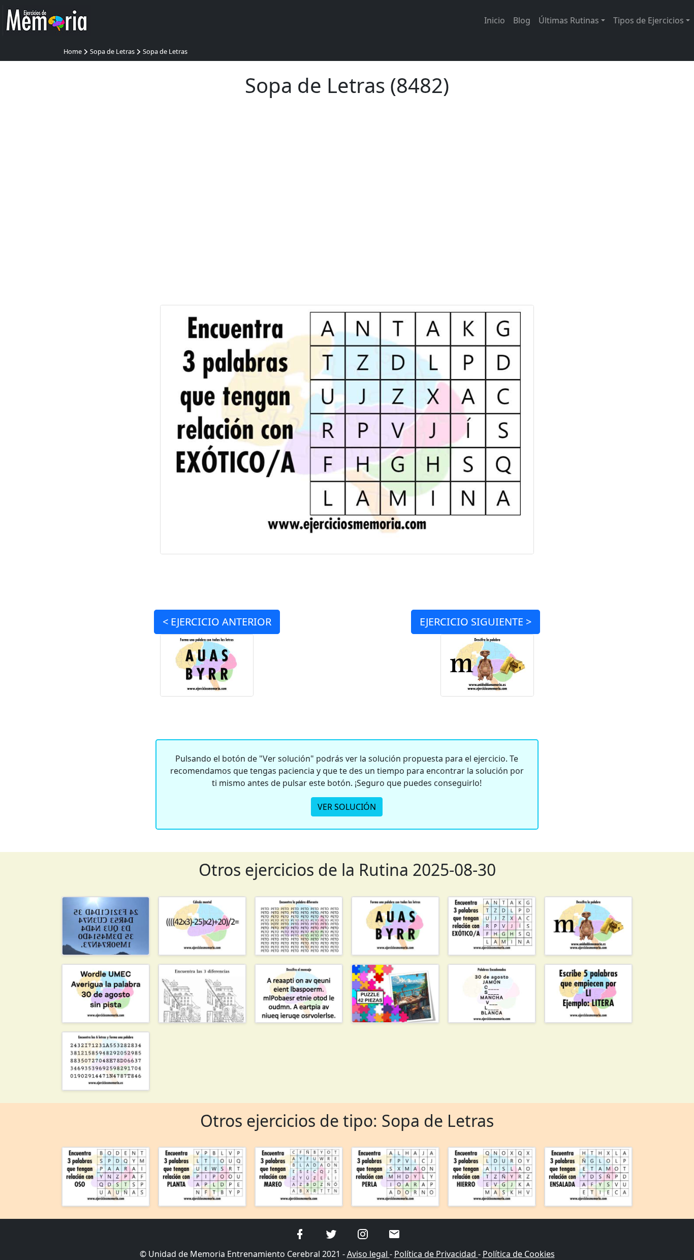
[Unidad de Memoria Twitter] (331, 1233)
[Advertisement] (347, 207)
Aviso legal (368, 1253)
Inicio (494, 20)
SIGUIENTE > (475, 621)
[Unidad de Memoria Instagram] (363, 1233)
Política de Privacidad (436, 1253)
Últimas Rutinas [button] (569, 20)
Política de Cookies (519, 1253)
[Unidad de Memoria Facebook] (300, 1233)
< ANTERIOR (217, 621)
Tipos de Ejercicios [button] (648, 20)
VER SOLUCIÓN (347, 806)
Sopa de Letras (112, 51)
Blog (521, 20)
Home (73, 51)
